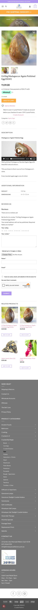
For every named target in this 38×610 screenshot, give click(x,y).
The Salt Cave (6, 407)
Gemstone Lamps (7, 493)
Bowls (5, 443)
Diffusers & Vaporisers (8, 489)
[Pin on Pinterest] (10, 122)
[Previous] (4, 48)
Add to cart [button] (6, 334)
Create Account (18, 115)
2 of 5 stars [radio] (5, 230)
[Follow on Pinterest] (24, 593)
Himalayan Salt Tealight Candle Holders (14, 512)
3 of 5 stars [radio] (10, 230)
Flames (5, 454)
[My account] (30, 6)
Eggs (30, 19)
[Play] (4, 159)
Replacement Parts (7, 527)
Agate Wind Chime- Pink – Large (28, 359)
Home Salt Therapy (7, 516)
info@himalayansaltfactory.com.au (12, 547)
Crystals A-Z (5, 436)
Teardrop (6, 482)
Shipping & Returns (7, 389)
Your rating (4, 228)
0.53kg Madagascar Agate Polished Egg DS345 (27, 326)
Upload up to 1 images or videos (11, 251)
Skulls (5, 477)
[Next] (33, 48)
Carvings (6, 446)
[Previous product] (20, 22)
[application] (19, 151)
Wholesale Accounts (8, 398)
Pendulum (6, 468)
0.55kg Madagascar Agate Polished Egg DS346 (9, 326)
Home (8, 19)
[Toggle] (35, 424)
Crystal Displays (8, 448)
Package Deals (6, 523)
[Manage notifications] (3, 606)
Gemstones (5, 501)
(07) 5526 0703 (6, 544)
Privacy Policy (6, 412)
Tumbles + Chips (8, 485)
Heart (5, 460)
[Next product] (17, 22)
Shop (13, 19)
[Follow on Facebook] (13, 593)
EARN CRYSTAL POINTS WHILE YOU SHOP (19, 1)
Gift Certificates (6, 505)
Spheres (5, 479)
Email (3, 267)
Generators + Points (9, 457)
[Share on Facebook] (3, 122)
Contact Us (5, 394)
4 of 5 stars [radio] (16, 230)
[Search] (6, 6)
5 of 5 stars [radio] (25, 230)
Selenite (4, 531)
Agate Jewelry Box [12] (8, 358)
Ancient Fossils (6, 425)
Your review (5, 234)
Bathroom (4, 428)
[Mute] (31, 159)
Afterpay (4, 403)
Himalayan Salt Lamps (8, 508)
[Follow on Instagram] (19, 593)
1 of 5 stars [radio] (2, 230)
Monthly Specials (7, 520)
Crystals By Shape (21, 19)
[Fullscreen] (34, 159)
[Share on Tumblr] (13, 122)
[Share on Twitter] (6, 122)
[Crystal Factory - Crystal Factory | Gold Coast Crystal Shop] (19, 6)
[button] (2, 6)
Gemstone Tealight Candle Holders (13, 497)
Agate (10, 118)
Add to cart (8, 100)
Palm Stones (7, 465)
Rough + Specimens (9, 474)
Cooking (4, 432)
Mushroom (6, 463)
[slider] (17, 158)
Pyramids (6, 471)
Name (3, 258)
